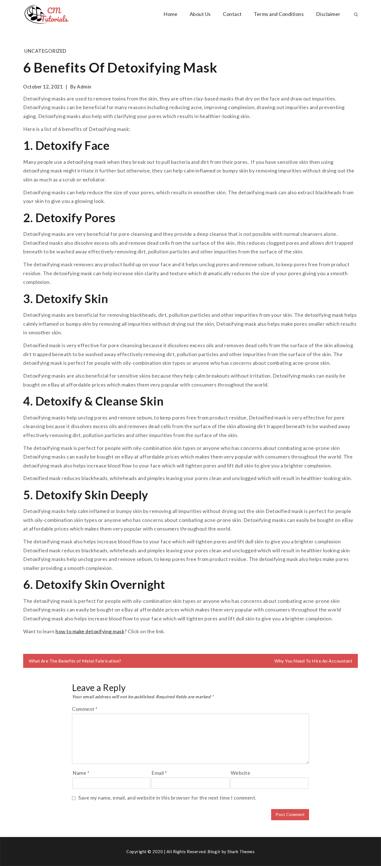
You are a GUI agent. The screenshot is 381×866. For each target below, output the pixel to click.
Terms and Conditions (279, 14)
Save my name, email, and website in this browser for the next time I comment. (167, 798)
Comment (85, 709)
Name (81, 773)
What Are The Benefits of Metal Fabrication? (75, 660)
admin (84, 87)
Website (240, 773)
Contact (232, 14)
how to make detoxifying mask (90, 631)
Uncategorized (45, 51)
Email (159, 773)
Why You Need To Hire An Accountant (313, 660)
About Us (200, 14)
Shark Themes (241, 851)
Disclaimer (328, 14)
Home (170, 14)
